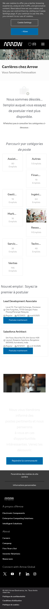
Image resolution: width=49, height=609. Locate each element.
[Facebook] (20, 574)
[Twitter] (5, 574)
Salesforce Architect (14, 332)
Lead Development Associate (20, 301)
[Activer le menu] (43, 44)
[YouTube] (12, 574)
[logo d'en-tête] (13, 44)
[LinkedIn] (27, 574)
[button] (24, 22)
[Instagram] (35, 574)
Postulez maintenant (18, 320)
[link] (24, 498)
